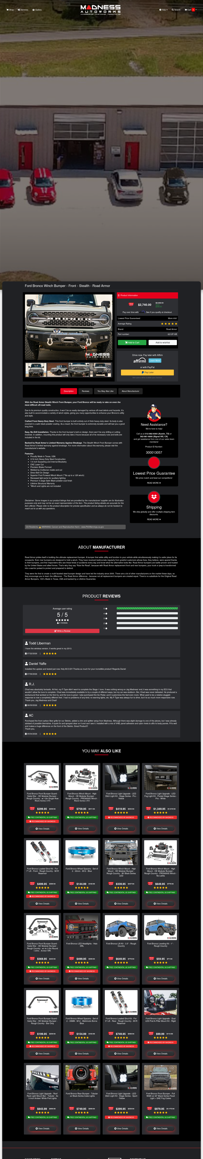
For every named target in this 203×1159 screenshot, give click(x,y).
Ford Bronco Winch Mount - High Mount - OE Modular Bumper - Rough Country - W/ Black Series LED (121, 872)
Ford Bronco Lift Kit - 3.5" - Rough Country (121, 944)
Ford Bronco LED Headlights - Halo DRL (81, 944)
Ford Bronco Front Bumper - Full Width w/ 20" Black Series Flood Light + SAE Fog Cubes (160, 1096)
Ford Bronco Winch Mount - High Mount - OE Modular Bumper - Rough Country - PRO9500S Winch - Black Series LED (82, 797)
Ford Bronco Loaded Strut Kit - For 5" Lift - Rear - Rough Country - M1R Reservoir (121, 1021)
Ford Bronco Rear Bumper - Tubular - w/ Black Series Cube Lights (82, 1094)
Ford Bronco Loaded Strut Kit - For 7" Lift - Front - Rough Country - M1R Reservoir (42, 871)
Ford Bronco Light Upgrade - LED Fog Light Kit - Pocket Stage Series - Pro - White (160, 796)
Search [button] (177, 9)
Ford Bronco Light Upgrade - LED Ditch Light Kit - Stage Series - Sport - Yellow (121, 1096)
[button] (109, 327)
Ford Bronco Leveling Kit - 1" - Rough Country (160, 944)
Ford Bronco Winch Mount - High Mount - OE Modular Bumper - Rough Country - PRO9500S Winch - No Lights (160, 872)
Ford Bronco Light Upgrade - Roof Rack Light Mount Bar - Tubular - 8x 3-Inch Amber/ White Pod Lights (42, 1096)
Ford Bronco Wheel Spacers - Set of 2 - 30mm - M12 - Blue (82, 869)
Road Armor (171, 329)
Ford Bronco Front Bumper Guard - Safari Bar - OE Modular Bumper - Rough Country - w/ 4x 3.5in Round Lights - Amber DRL (42, 947)
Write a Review (63, 630)
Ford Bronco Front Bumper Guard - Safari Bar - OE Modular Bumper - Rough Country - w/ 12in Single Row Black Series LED (42, 797)
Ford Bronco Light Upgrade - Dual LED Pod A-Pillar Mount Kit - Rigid (160, 1019)
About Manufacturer (130, 391)
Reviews (85, 391)
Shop (11, 9)
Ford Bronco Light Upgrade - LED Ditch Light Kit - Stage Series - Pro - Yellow (121, 796)
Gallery (38, 9)
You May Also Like (105, 391)
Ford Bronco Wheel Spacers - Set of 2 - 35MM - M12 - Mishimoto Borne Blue (82, 1021)
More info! (172, 318)
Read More (153, 482)
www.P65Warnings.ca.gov (92, 526)
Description (69, 391)
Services (24, 9)
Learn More (155, 360)
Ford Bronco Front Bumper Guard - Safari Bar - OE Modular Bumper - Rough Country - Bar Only (42, 1021)
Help (163, 9)
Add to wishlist (163, 342)
